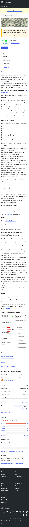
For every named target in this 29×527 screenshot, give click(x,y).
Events (17, 486)
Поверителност (5, 479)
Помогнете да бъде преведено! (14, 11)
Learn (2, 483)
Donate (17, 488)
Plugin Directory (4, 6)
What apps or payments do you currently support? (7, 357)
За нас (3, 471)
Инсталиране (6, 60)
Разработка (6, 63)
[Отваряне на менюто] (27, 2)
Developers (4, 488)
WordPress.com (6, 495)
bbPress (4, 500)
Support (3, 362)
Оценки (5, 56)
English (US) (25, 402)
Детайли (5, 53)
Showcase (17, 471)
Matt (3, 497)
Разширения (18, 476)
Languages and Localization (8, 366)
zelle (26, 408)
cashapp (16, 406)
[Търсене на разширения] (15, 15)
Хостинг (3, 476)
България (7, 508)
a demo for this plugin (10, 221)
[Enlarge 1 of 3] (12, 316)
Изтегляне (4, 47)
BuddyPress (5, 502)
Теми (16, 474)
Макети (17, 479)
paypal (25, 406)
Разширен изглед (5, 412)
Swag (17, 490)
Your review (4, 435)
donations (21, 406)
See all (26, 435)
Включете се (18, 483)
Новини (3, 474)
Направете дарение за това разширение (12, 463)
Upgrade (8, 308)
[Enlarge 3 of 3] (26, 324)
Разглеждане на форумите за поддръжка (12, 451)
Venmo (22, 408)
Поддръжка (6, 67)
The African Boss (15, 43)
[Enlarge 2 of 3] (26, 316)
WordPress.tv (5, 490)
